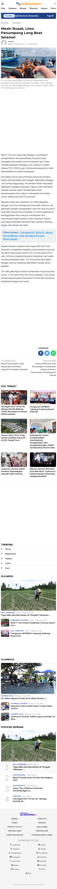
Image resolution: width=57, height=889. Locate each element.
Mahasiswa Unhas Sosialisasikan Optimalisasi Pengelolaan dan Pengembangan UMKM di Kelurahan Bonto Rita (42, 441)
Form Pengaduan (14, 835)
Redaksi (42, 823)
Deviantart (16, 861)
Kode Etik (42, 819)
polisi (8, 549)
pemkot (8, 559)
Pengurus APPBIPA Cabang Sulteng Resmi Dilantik (42, 409)
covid (8, 563)
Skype (16, 865)
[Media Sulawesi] (28, 4)
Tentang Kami (14, 831)
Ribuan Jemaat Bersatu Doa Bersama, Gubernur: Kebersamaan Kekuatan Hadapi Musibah (43, 473)
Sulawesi (24, 620)
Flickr (43, 869)
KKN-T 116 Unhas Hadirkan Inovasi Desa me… (33, 624)
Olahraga (5, 696)
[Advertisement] (28, 122)
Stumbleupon (16, 853)
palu (7, 568)
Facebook (16, 845)
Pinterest (16, 849)
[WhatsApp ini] (53, 353)
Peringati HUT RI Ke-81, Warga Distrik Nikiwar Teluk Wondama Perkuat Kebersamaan (14, 410)
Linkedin (43, 857)
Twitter (43, 845)
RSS (29, 873)
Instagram (16, 857)
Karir (14, 823)
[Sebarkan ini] (41, 353)
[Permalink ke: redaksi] (4, 43)
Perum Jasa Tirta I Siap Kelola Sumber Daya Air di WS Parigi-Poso (13, 437)
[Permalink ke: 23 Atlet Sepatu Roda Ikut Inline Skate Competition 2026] (28, 678)
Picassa (16, 869)
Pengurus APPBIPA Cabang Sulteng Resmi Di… (30, 634)
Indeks (14, 819)
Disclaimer (42, 827)
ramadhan (10, 554)
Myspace (43, 861)
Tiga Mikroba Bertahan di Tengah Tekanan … (26, 615)
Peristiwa (19, 631)
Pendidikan (10, 613)
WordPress (43, 853)
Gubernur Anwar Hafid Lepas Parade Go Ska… (33, 717)
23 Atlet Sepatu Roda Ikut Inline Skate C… (24, 698)
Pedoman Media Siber (42, 835)
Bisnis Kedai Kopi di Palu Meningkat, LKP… (33, 778)
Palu (3, 613)
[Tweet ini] (47, 353)
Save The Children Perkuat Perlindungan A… (27, 789)
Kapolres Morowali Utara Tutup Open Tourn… (31, 707)
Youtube (43, 865)
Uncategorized (19, 775)
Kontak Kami (42, 831)
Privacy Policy (14, 827)
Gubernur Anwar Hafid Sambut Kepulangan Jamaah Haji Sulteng (12, 471)
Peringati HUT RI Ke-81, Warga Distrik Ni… (30, 800)
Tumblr (43, 849)
